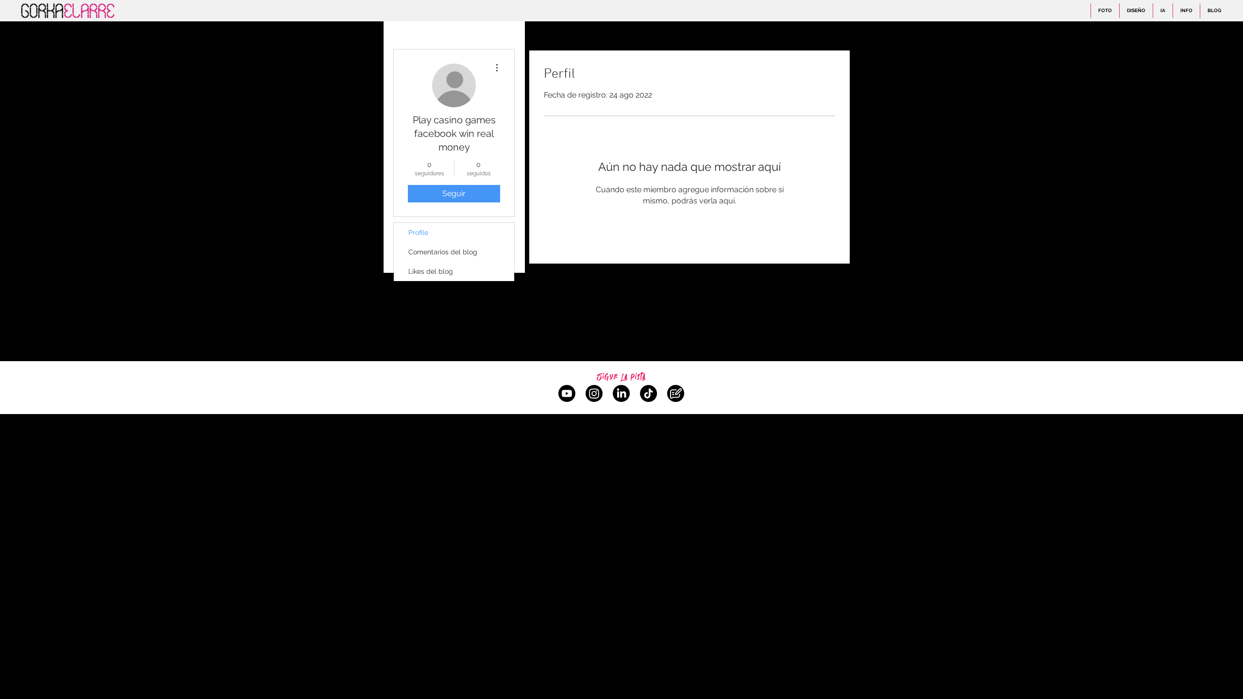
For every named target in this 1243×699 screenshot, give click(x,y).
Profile (418, 232)
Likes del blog (430, 271)
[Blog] (675, 393)
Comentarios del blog (442, 252)
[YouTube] (566, 393)
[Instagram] (594, 393)
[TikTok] (648, 393)
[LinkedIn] (621, 393)
